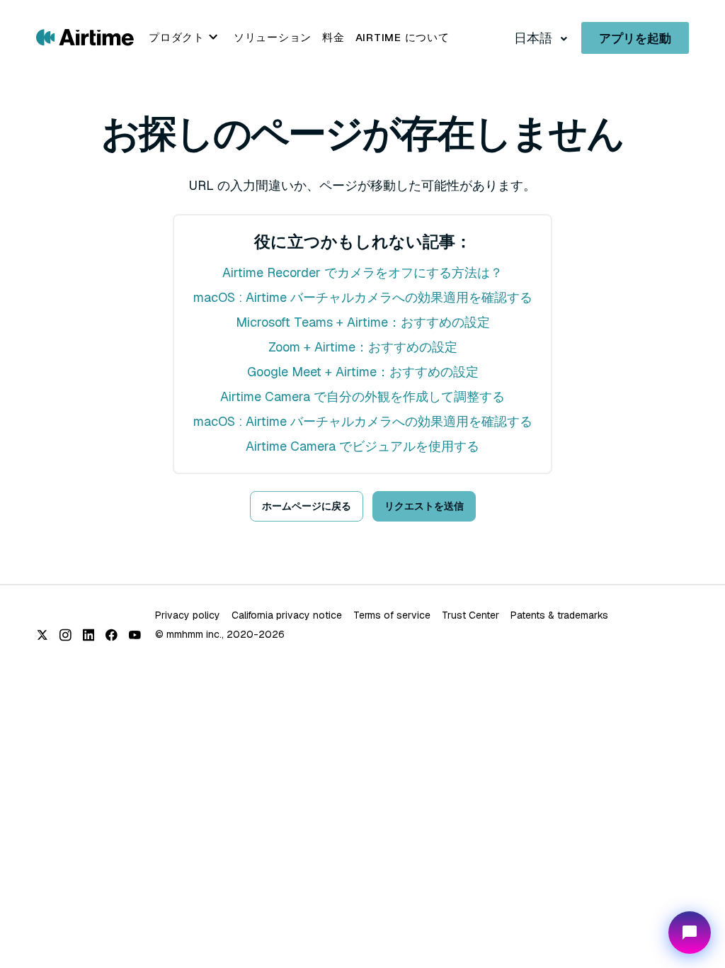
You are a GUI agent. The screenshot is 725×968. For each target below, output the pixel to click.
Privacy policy (187, 615)
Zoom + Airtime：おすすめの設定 (362, 347)
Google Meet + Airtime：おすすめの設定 (363, 372)
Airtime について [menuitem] (402, 37)
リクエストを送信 (424, 506)
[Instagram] (65, 635)
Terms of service (391, 615)
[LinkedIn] (89, 635)
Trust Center (470, 615)
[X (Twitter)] (42, 635)
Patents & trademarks (559, 615)
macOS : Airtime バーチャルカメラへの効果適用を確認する (362, 297)
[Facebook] (111, 635)
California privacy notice (287, 615)
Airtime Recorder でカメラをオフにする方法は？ (362, 272)
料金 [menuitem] (333, 37)
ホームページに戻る (306, 506)
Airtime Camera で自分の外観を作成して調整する (362, 396)
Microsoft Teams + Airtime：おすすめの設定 (363, 322)
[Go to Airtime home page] (85, 36)
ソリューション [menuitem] (273, 37)
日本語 (534, 38)
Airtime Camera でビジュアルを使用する (362, 446)
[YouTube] (135, 635)
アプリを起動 (635, 38)
